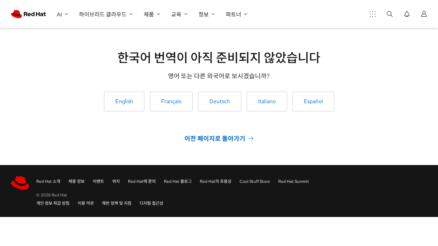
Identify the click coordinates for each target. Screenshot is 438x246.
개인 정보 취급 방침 (52, 203)
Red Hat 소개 (48, 181)
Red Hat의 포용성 (215, 181)
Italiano (267, 101)
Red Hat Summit (293, 181)
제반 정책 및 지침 (116, 203)
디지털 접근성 (151, 203)
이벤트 (98, 181)
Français (171, 101)
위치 (116, 181)
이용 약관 (86, 203)
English (124, 101)
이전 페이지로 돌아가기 (214, 138)
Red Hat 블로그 (178, 181)
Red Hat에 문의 (142, 181)
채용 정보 (76, 181)
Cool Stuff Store (255, 181)
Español (313, 101)
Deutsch (219, 101)
